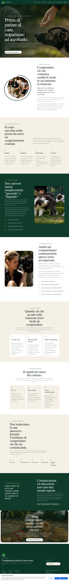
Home (6, 12)
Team (54, 2)
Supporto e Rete (49, 2)
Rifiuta (57, 578)
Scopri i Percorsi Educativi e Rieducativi (48, 504)
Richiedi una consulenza (13, 52)
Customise (51, 578)
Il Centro (35, 2)
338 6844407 (48, 571)
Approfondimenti (59, 2)
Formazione (16, 570)
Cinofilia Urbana (4, 573)
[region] (34, 577)
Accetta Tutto (64, 578)
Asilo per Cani (11, 572)
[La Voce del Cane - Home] (3, 555)
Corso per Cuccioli (17, 572)
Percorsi (10, 570)
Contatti (65, 2)
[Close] (68, 574)
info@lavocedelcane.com (50, 573)
